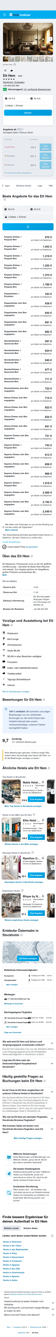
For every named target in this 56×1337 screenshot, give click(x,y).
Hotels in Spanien (11, 1276)
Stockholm (22, 1332)
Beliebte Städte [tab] (31, 1228)
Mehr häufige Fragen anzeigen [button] (28, 1138)
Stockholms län (35, 1327)
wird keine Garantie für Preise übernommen (26, 1294)
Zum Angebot (36, 799)
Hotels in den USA (11, 1268)
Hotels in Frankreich (12, 1261)
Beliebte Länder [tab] (11, 1228)
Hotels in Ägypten (11, 1264)
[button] (5, 15)
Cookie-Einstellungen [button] (11, 542)
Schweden (17, 1327)
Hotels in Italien (10, 1280)
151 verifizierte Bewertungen (37, 89)
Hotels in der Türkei (12, 1245)
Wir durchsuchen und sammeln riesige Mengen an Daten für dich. (26, 1309)
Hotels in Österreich (12, 1241)
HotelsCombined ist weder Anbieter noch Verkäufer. (24, 1303)
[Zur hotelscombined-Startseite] (19, 14)
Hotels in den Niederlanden (15, 1249)
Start (8, 1327)
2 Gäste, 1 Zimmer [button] (14, 105)
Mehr (4, 574)
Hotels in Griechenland (13, 1272)
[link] (23, 806)
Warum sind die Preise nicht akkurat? (22, 1314)
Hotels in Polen (10, 1253)
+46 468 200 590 (11, 85)
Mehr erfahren (11, 529)
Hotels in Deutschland (13, 1257)
